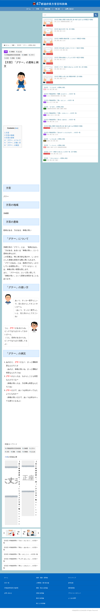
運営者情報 (71, 588)
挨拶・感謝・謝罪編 (42, 577)
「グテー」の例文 (11, 145)
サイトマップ (72, 577)
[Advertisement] (21, 27)
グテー (32, 55)
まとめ (20, 51)
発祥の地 (47, 9)
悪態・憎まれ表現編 (42, 588)
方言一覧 (6, 583)
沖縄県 (25, 55)
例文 (19, 58)
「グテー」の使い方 (12, 143)
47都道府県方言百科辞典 (13, 55)
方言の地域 (9, 135)
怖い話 (58, 9)
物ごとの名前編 (40, 603)
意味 (13, 58)
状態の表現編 (40, 593)
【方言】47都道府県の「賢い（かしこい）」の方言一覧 (20, 554)
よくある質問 (72, 598)
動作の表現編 (40, 598)
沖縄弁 (13, 51)
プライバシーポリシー (74, 593)
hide (16, 128)
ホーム (28, 9)
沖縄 (6, 51)
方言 (37, 9)
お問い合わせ (69, 9)
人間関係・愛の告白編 (42, 583)
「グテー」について (12, 140)
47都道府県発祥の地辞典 (11, 588)
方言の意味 (9, 138)
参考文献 (70, 583)
